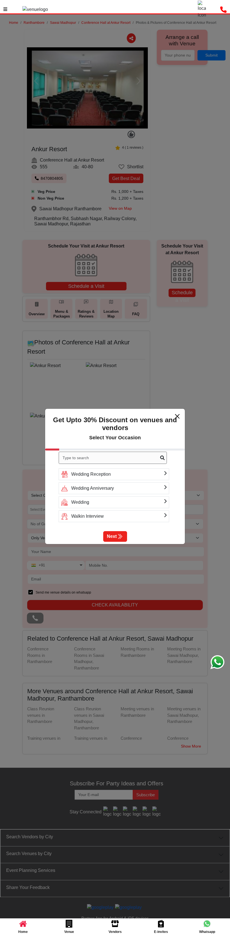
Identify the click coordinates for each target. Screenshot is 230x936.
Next (112, 536)
